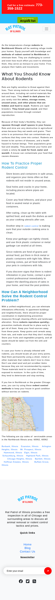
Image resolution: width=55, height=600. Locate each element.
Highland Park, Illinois (37, 456)
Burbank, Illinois (10, 446)
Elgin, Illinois (31, 452)
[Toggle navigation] (46, 29)
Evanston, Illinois (29, 446)
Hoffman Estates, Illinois (16, 462)
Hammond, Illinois (12, 452)
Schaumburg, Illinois (12, 456)
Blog (28, 548)
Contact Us (27, 551)
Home (28, 544)
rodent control (31, 226)
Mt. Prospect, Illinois (30, 449)
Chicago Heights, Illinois (20, 459)
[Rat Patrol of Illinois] (15, 28)
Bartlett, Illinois (42, 459)
